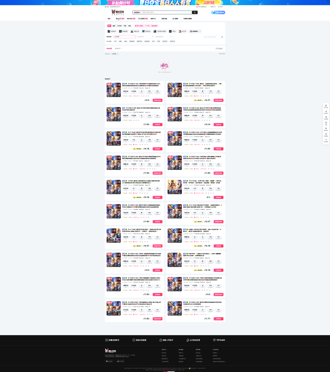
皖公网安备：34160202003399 (198, 368)
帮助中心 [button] (213, 6)
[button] (201, 7)
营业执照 (169, 369)
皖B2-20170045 (176, 368)
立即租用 (157, 124)
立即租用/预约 (157, 100)
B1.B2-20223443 (184, 368)
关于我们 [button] (220, 6)
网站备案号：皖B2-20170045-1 (155, 368)
